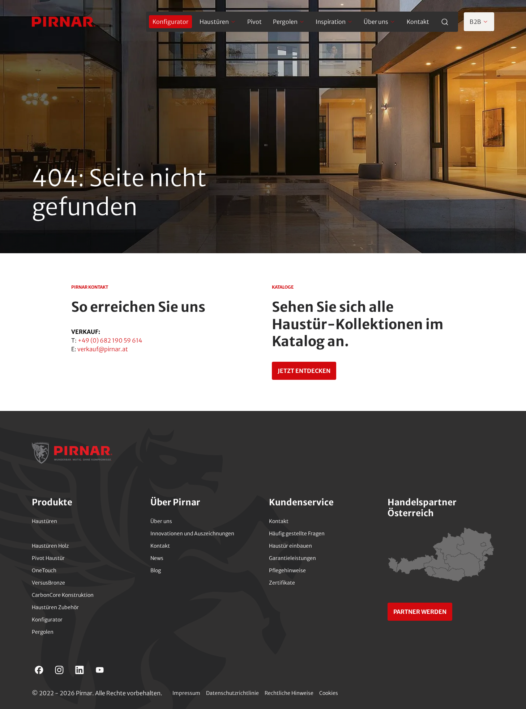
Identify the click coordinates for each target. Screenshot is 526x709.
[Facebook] (39, 670)
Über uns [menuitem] (376, 21)
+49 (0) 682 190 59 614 (110, 340)
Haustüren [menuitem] (214, 21)
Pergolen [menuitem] (285, 21)
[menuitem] (170, 21)
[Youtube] (100, 670)
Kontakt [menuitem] (418, 21)
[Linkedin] (79, 670)
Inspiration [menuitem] (331, 21)
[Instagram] (59, 670)
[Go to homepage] (63, 22)
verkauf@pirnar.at (102, 349)
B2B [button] (475, 21)
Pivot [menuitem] (254, 21)
